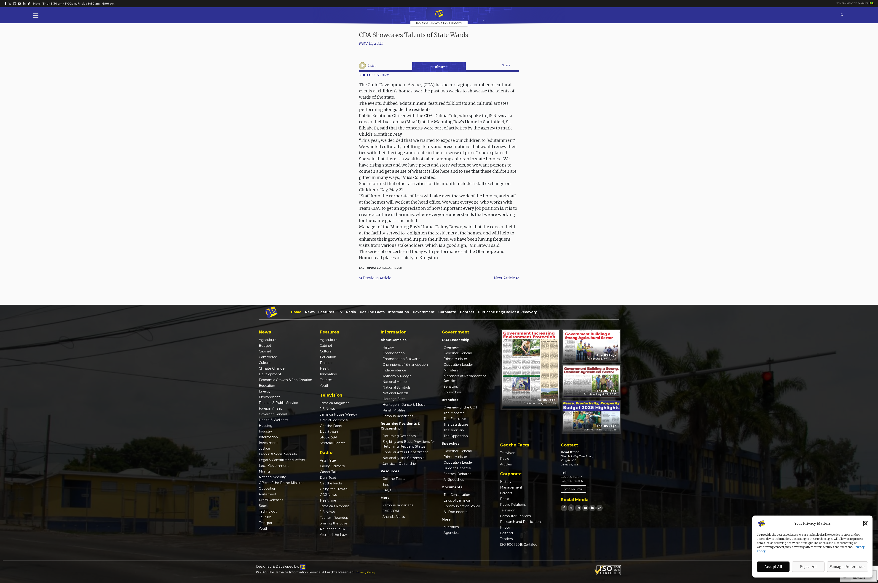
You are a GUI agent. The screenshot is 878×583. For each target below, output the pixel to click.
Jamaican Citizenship (399, 464)
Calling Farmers (332, 466)
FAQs (387, 490)
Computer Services (515, 516)
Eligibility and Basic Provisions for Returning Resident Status (409, 444)
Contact (467, 312)
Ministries (451, 527)
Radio (351, 312)
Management (511, 487)
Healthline (328, 500)
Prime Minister (455, 359)
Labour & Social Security (278, 454)
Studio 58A (328, 437)
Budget (265, 346)
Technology (268, 511)
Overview (451, 347)
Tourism (265, 517)
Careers (506, 493)
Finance (326, 363)
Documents (452, 487)
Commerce (268, 357)
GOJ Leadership (455, 340)
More (385, 498)
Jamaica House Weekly (338, 414)
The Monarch (454, 413)
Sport (263, 506)
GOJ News (328, 495)
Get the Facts (372, 312)
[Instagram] (578, 508)
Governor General (273, 414)
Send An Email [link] (573, 489)
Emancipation (394, 353)
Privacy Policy (365, 572)
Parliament (267, 494)
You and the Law (333, 535)
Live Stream (329, 432)
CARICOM (391, 511)
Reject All (808, 566)
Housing (265, 426)
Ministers (451, 370)
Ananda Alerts (394, 517)
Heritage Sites (394, 399)
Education (267, 386)
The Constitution (457, 495)
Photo (505, 527)
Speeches (450, 443)
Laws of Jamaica (457, 500)
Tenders (506, 539)
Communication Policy (462, 506)
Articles (506, 464)
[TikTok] (599, 508)
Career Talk (328, 472)
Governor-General (458, 353)
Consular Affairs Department (405, 452)
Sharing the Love (333, 523)
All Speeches (454, 480)
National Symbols (396, 387)
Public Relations (513, 504)
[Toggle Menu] (36, 15)
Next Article (505, 278)
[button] (865, 523)
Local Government (274, 466)
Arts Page (328, 460)
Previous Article (376, 278)
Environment (269, 397)
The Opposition (456, 436)
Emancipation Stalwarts (401, 359)
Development (270, 374)
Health (325, 368)
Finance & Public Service (278, 403)
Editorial (506, 533)
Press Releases (271, 500)
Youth (263, 529)
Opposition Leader (458, 365)
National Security (272, 477)
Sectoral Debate (333, 443)
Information (398, 312)
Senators (451, 386)
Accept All (773, 566)
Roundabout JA (332, 529)
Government (424, 312)
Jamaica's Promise (335, 506)
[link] (5, 3)
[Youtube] (585, 508)
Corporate (447, 312)
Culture (439, 67)
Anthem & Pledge (397, 376)
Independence (394, 370)
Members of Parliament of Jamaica (465, 378)
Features (326, 312)
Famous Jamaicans (398, 416)
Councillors (452, 392)
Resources (390, 471)
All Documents (455, 512)
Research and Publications (521, 522)
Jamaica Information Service (439, 23)
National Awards (395, 393)
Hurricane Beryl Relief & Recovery (507, 312)
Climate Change (272, 368)
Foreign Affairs (270, 408)
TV (340, 312)
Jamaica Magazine (335, 403)
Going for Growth (334, 489)
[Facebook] (564, 508)
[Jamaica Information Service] (439, 14)
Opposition (267, 488)
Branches (450, 400)
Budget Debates (457, 468)
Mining (264, 471)
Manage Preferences (847, 566)
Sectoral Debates (457, 474)
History (388, 347)
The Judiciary (454, 430)
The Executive (455, 419)
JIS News (327, 409)
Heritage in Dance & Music (404, 405)
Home (296, 312)
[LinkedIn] (592, 508)
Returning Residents (399, 436)
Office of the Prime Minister (281, 483)
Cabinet (265, 351)
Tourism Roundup (334, 518)
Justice (264, 448)
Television (507, 453)
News (310, 312)
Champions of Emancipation (405, 365)
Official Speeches (334, 420)
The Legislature (456, 424)
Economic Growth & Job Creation (285, 380)
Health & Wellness (273, 420)
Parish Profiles (394, 410)
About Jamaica (394, 340)
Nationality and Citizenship (404, 458)
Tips (386, 484)
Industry (265, 431)
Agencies (451, 533)
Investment (268, 443)
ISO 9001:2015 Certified (518, 545)
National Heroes (395, 382)
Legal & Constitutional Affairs (282, 460)
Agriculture (267, 340)
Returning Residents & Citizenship (400, 426)
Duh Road (328, 478)
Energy (264, 391)
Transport (266, 523)
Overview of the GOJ (460, 407)
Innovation (328, 374)
